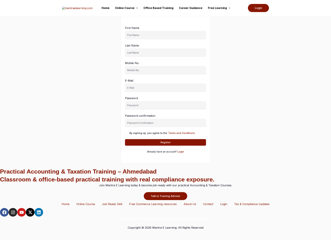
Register (165, 142)
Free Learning (217, 8)
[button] (136, 8)
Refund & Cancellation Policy (191, 218)
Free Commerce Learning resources (153, 204)
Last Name (132, 45)
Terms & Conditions (155, 218)
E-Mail (129, 80)
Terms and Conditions (181, 133)
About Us (190, 204)
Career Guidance (190, 8)
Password (131, 98)
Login (180, 151)
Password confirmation (140, 115)
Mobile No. (132, 63)
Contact (208, 204)
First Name (132, 28)
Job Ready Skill (112, 204)
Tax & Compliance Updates (251, 204)
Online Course (124, 8)
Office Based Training (158, 8)
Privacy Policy (130, 218)
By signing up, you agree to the (162, 133)
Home (105, 8)
